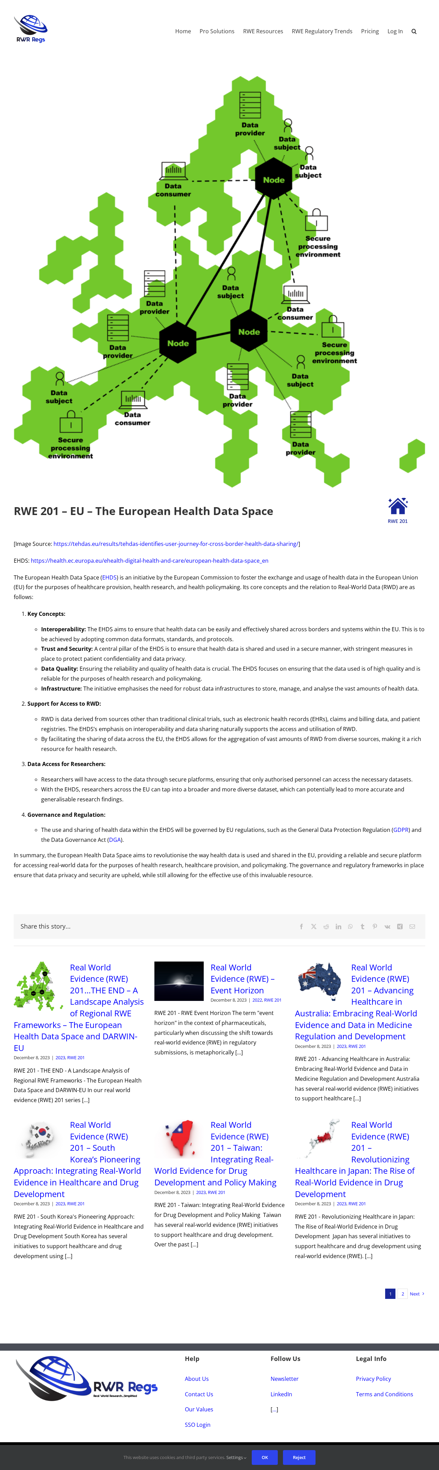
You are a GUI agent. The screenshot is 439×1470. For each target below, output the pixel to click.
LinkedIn (281, 1394)
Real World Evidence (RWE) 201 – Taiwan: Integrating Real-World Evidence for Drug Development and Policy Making (215, 1153)
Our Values (199, 1409)
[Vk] (387, 927)
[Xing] (400, 927)
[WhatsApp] (350, 927)
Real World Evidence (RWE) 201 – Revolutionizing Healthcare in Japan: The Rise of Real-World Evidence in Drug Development (355, 1159)
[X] (314, 927)
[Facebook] (301, 927)
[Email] (412, 927)
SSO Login (198, 1425)
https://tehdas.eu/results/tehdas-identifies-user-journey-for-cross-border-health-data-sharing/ (176, 544)
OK (265, 1457)
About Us (197, 1379)
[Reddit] (326, 927)
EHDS (109, 577)
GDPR (400, 830)
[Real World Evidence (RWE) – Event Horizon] (179, 981)
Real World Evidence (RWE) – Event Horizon (243, 978)
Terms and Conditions (384, 1394)
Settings (235, 1457)
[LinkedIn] (338, 927)
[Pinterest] (375, 927)
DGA (115, 840)
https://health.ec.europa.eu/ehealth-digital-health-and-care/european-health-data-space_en (150, 560)
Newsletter (285, 1379)
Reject (299, 1457)
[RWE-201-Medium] (398, 500)
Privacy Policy (373, 1379)
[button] (414, 28)
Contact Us (199, 1394)
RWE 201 (76, 1057)
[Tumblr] (362, 927)
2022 (257, 1000)
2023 (60, 1057)
